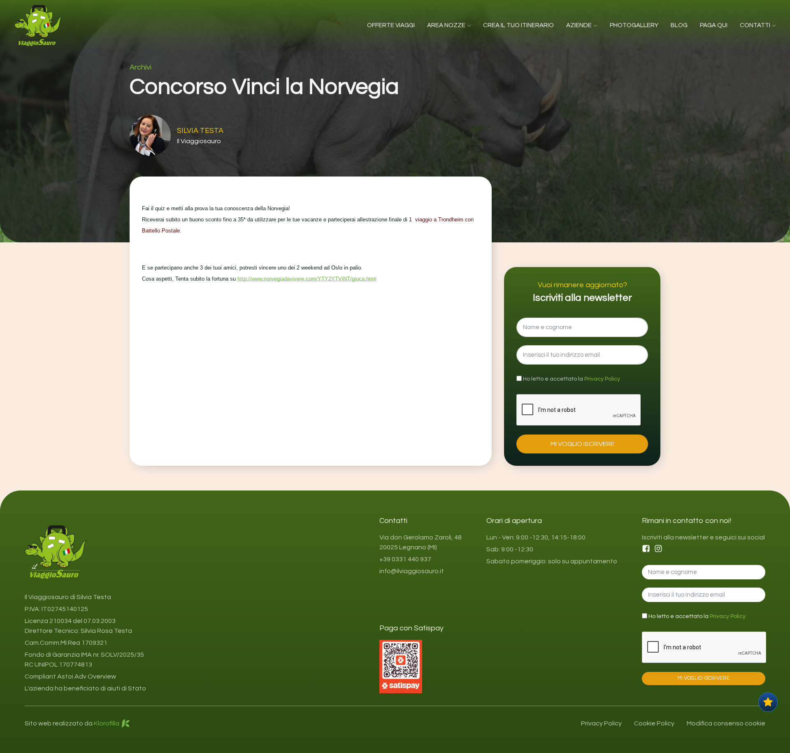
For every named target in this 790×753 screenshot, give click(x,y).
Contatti (755, 25)
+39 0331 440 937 (405, 559)
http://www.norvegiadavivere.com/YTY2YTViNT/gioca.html (306, 279)
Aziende (579, 25)
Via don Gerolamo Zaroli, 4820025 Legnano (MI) (420, 542)
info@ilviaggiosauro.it (411, 571)
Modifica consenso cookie (726, 723)
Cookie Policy (654, 723)
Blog (679, 25)
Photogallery (634, 25)
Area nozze (446, 25)
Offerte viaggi (391, 25)
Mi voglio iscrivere (582, 444)
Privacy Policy (602, 379)
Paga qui (713, 25)
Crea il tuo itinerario (518, 25)
